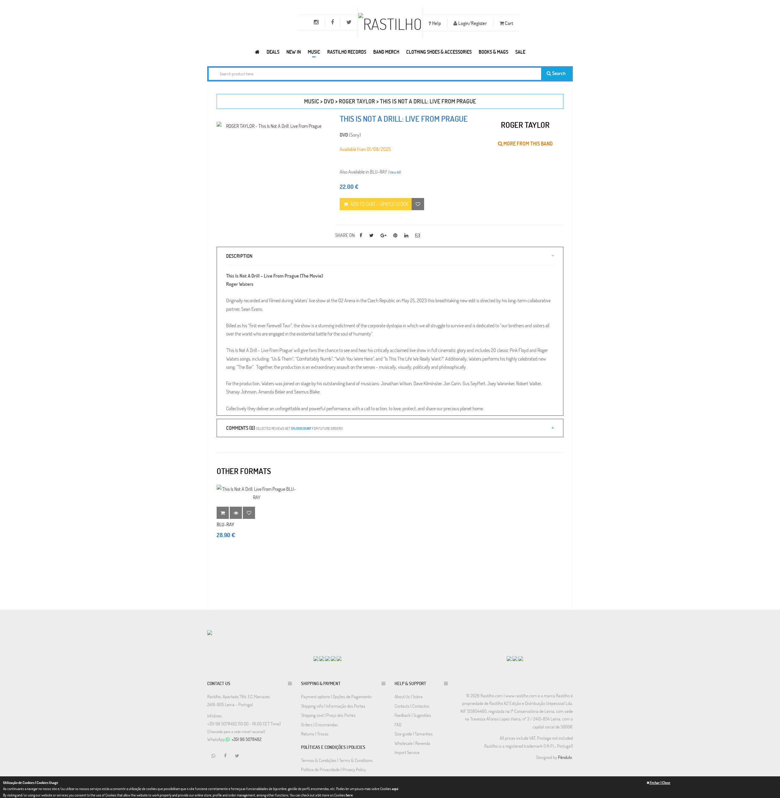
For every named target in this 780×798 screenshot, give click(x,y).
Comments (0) (284, 428)
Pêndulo (565, 757)
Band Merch (386, 52)
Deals (273, 52)
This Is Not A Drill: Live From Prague (428, 101)
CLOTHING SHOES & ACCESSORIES (439, 52)
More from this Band (527, 143)
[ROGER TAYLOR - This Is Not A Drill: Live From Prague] (271, 126)
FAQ (398, 724)
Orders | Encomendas (319, 724)
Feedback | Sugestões (413, 715)
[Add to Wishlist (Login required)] (418, 204)
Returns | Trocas (314, 734)
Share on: (345, 235)
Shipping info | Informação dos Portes (333, 706)
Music (314, 52)
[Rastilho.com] (257, 51)
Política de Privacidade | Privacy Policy (333, 769)
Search (558, 73)
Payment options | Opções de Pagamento (336, 696)
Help (436, 23)
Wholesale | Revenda (412, 743)
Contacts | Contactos (412, 706)
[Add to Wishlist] (249, 513)
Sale (520, 52)
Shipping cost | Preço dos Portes (328, 715)
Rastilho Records (346, 52)
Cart (508, 23)
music (311, 101)
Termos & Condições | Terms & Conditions (337, 760)
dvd (329, 101)
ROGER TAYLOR (357, 101)
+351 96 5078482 (246, 739)
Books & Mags (493, 52)
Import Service (407, 752)
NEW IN (293, 52)
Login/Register (472, 23)
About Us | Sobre (409, 696)
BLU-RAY (225, 524)
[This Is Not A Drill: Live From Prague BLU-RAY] (256, 493)
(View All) (394, 172)
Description (239, 256)
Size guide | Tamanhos (414, 734)
